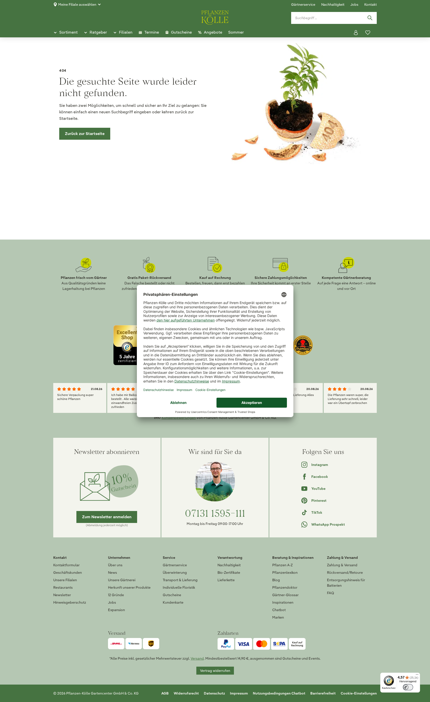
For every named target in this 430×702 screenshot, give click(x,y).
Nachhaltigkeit (332, 4)
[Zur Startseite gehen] (215, 16)
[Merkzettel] (368, 33)
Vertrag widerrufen (215, 670)
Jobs (354, 4)
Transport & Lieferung (180, 580)
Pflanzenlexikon (285, 572)
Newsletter (62, 595)
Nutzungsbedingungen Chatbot (279, 693)
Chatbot (279, 610)
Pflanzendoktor (284, 587)
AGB (165, 693)
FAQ (330, 593)
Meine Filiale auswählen (77, 4)
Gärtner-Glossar (285, 595)
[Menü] (417, 676)
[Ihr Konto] (356, 33)
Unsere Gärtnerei (121, 580)
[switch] (408, 687)
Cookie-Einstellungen (359, 693)
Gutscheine (172, 595)
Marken (278, 617)
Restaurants (63, 587)
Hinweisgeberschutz (69, 602)
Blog (276, 580)
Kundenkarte (173, 602)
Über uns (115, 565)
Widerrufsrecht (186, 693)
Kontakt (370, 4)
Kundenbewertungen (179, 417)
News (112, 572)
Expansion (116, 610)
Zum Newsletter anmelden (106, 516)
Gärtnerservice (303, 4)
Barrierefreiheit (323, 693)
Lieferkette (226, 580)
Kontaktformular (66, 565)
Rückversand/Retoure (345, 572)
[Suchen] (370, 18)
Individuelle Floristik (179, 587)
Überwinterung (175, 572)
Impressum (239, 693)
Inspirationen (282, 602)
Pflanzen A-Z (282, 565)
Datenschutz (214, 693)
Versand (197, 658)
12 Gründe (116, 595)
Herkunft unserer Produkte (129, 587)
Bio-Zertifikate (228, 572)
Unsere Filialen (65, 580)
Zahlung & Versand (342, 565)
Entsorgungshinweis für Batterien (346, 583)
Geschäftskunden (67, 572)
